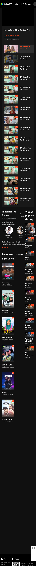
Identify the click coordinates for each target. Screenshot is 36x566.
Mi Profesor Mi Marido (9, 365)
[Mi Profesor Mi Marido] (8, 353)
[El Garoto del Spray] (8, 408)
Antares (4, 392)
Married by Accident (9, 283)
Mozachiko (5, 310)
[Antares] (8, 381)
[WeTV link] (6, 4)
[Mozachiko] (8, 299)
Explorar (28, 4)
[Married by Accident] (8, 271)
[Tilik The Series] (8, 326)
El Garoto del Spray (8, 420)
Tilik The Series (7, 337)
